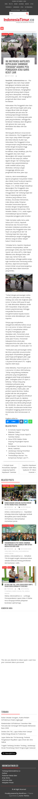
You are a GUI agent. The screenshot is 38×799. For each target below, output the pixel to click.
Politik (11, 4)
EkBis (6, 4)
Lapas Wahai (24, 589)
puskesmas (8, 591)
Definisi (4, 773)
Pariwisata (9, 7)
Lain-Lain (24, 10)
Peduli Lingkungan (20, 509)
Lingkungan (16, 7)
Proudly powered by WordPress (15, 793)
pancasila (15, 551)
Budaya (27, 4)
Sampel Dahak (16, 591)
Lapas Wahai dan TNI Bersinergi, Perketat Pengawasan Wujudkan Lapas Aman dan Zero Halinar (17, 739)
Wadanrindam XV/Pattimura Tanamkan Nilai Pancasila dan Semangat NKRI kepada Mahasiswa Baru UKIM (18, 544)
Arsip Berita (6, 778)
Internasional (29, 7)
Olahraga (21, 4)
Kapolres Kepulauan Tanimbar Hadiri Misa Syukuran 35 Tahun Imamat (28, 468)
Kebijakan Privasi (8, 783)
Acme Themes (24, 796)
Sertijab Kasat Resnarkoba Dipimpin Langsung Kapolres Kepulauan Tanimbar (9, 468)
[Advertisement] (19, 688)
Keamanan (5, 34)
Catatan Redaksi (15, 10)
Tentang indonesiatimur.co (11, 771)
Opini (22, 7)
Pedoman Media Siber (9, 776)
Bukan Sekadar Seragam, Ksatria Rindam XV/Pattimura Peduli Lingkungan (18, 504)
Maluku (11, 34)
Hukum (16, 4)
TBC (23, 591)
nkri (9, 551)
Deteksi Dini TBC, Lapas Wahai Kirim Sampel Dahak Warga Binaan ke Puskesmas (19, 585)
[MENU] (2, 28)
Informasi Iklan (7, 780)
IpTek (31, 4)
